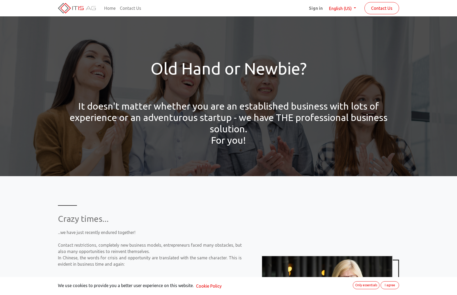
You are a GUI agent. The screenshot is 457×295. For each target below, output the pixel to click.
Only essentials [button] (366, 285)
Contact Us (381, 8)
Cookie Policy (209, 286)
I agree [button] (390, 285)
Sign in (316, 8)
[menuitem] (110, 8)
